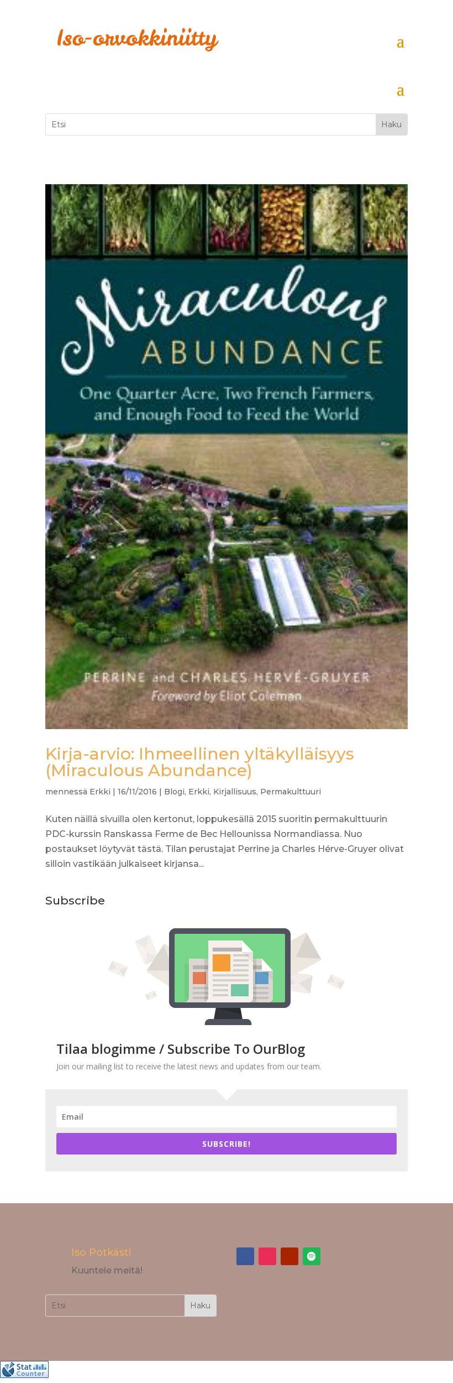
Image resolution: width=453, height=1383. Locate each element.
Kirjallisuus (234, 792)
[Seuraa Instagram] (267, 1256)
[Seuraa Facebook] (245, 1256)
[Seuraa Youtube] (289, 1256)
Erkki (99, 792)
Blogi (174, 792)
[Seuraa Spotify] (311, 1256)
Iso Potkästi (101, 1252)
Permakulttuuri (290, 792)
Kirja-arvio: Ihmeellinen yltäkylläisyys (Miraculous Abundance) (199, 762)
